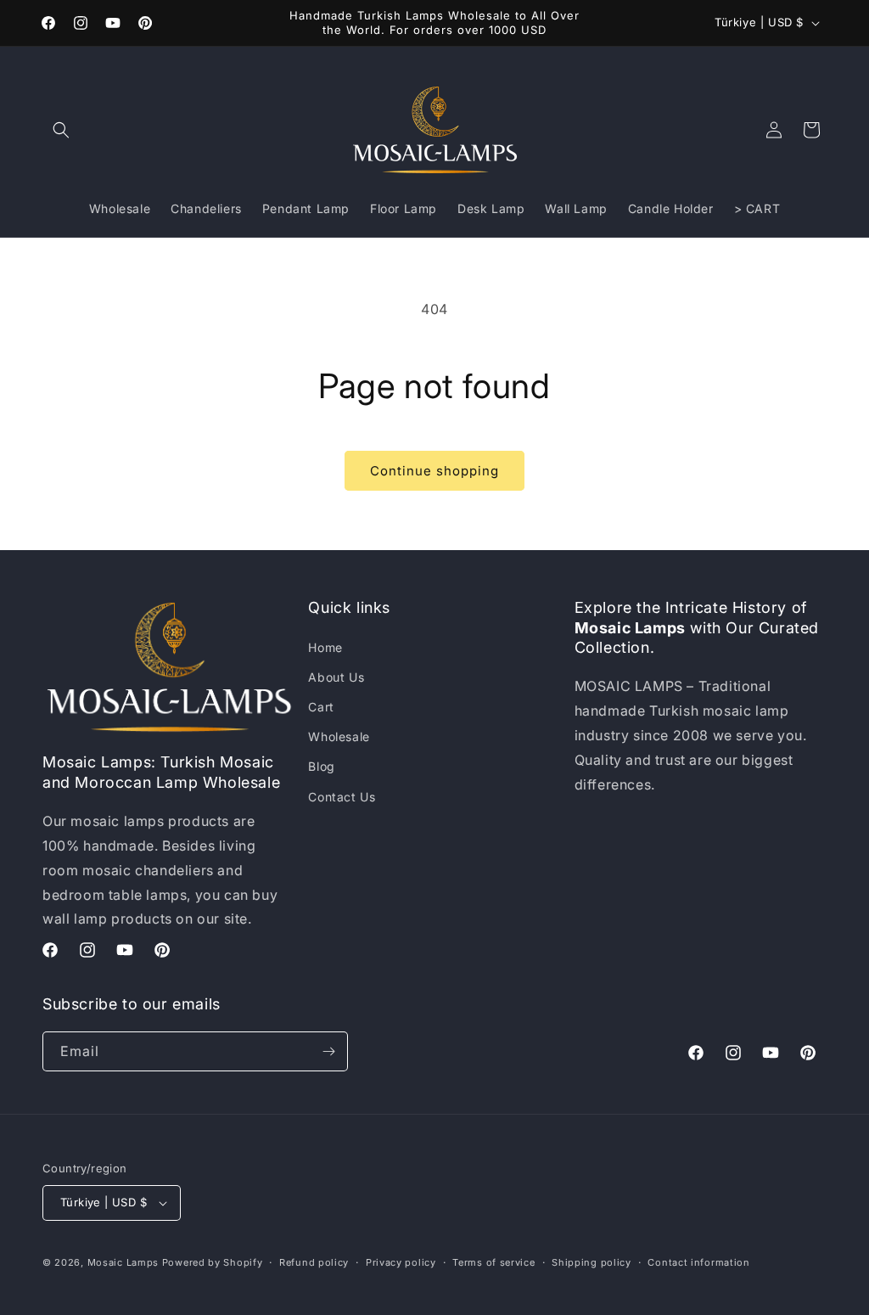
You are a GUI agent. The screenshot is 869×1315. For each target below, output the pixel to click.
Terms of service (493, 1262)
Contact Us (341, 797)
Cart (321, 707)
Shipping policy (591, 1262)
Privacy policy (401, 1262)
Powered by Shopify (212, 1262)
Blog (321, 766)
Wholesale (338, 736)
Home (325, 647)
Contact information (698, 1262)
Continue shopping (434, 471)
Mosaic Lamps (123, 1262)
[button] (61, 130)
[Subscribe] (328, 1051)
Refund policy (314, 1262)
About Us (336, 677)
